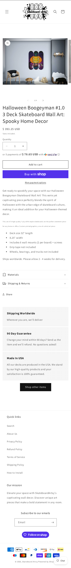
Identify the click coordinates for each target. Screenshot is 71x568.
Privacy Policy (14, 441)
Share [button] (9, 294)
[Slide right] (43, 100)
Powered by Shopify (47, 561)
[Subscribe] (53, 522)
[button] (7, 12)
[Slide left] (28, 100)
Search (10, 425)
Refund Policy (14, 449)
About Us (12, 433)
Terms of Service (16, 457)
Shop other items (35, 387)
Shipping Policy (15, 464)
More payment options (35, 182)
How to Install (15, 472)
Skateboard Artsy (30, 561)
